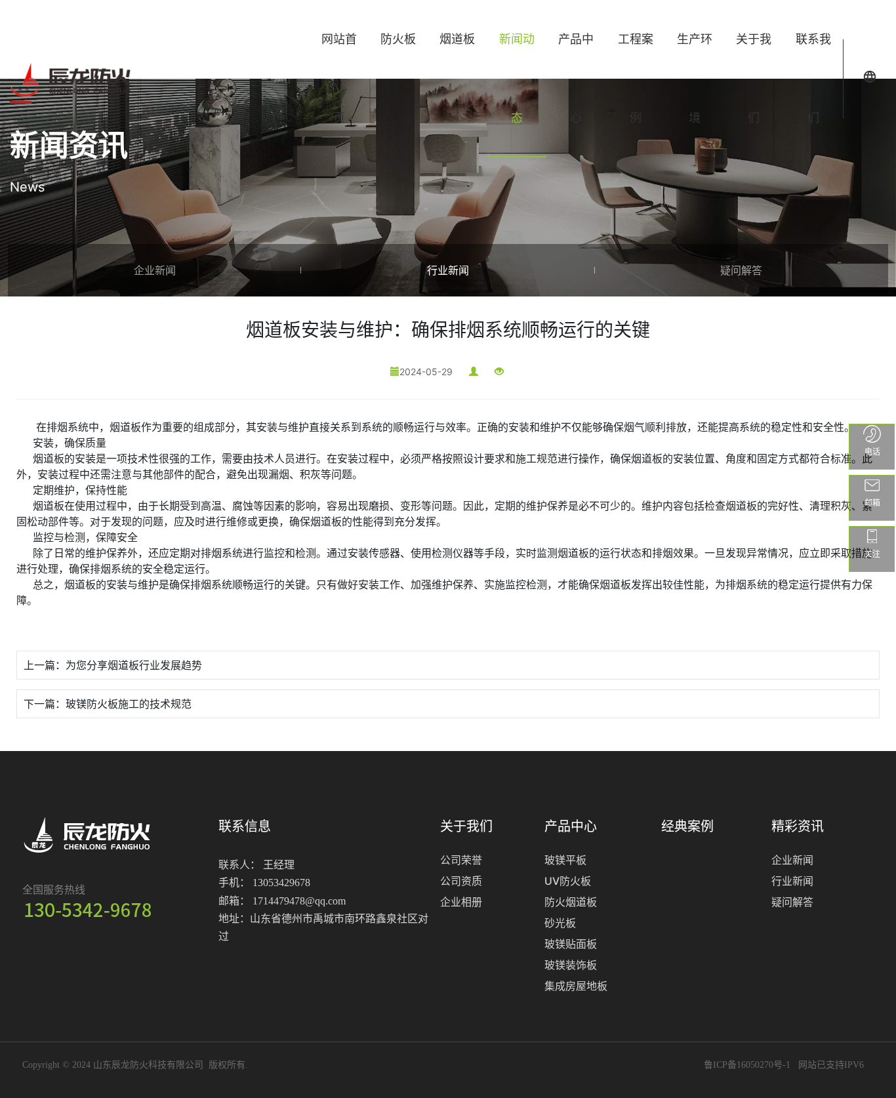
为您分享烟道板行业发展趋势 (134, 665)
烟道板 (457, 39)
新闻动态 (517, 78)
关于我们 (753, 78)
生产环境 (694, 78)
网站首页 (339, 78)
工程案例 (635, 78)
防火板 (398, 39)
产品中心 (576, 78)
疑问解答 (741, 270)
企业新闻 (155, 270)
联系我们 (813, 78)
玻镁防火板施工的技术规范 (129, 703)
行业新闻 (448, 270)
